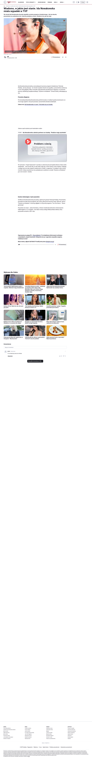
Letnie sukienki (27, 731)
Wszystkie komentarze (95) (34, 361)
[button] (77, 2)
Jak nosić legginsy (28, 734)
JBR (8, 56)
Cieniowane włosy (49, 729)
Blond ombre (5, 731)
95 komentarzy (56, 57)
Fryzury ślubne (27, 729)
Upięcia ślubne (70, 734)
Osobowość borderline (72, 731)
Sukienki (69, 738)
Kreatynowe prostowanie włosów (9, 729)
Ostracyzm (70, 735)
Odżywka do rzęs (49, 728)
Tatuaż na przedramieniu (50, 738)
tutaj (29, 756)
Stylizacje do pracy (28, 735)
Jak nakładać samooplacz (8, 737)
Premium (50, 2)
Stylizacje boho (27, 738)
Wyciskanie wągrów (49, 735)
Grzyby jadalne (70, 737)
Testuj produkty (30, 2)
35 (61, 356)
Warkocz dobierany (71, 732)
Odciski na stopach (6, 738)
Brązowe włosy (49, 734)
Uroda (61, 2)
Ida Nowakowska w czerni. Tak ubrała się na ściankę (39, 104)
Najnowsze (21, 2)
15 (65, 356)
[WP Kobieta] (12, 2)
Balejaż (47, 731)
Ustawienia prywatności (66, 747)
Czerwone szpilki (49, 732)
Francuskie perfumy (7, 728)
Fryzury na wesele (71, 728)
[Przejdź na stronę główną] (5, 3)
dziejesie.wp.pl (50, 241)
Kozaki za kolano (28, 728)
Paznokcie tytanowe (71, 729)
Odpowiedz (10, 356)
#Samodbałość (37, 235)
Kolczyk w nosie (49, 737)
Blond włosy (5, 734)
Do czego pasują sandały (29, 732)
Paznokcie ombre (6, 735)
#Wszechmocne (41, 2)
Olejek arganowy (6, 732)
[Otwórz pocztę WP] (74, 2)
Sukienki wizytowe (28, 737)
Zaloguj (82, 2)
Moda (55, 2)
